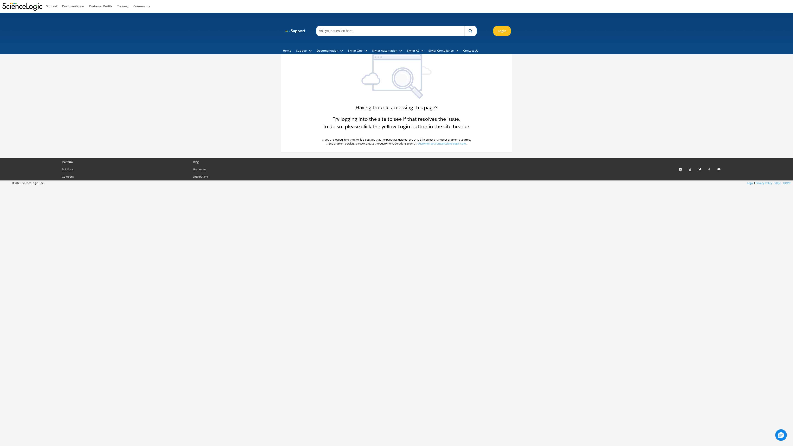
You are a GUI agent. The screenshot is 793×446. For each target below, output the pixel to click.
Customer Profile (100, 6)
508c (777, 183)
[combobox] (390, 31)
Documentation (73, 6)
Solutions (68, 169)
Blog (196, 162)
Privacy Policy (764, 183)
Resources (199, 169)
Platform (67, 162)
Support (51, 6)
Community (141, 6)
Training (122, 6)
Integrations (201, 176)
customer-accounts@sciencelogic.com (442, 143)
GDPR (787, 183)
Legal (750, 183)
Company (68, 176)
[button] (470, 31)
